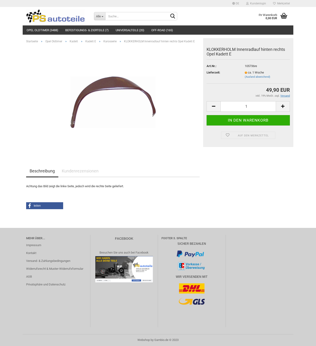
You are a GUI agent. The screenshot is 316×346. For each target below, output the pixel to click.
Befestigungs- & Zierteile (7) (87, 30)
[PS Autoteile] (56, 16)
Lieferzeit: (213, 72)
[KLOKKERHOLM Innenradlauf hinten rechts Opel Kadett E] (113, 99)
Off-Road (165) (162, 30)
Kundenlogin (257, 3)
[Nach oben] (303, 339)
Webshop (143, 340)
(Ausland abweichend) (257, 76)
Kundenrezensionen (80, 170)
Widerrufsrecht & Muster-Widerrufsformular (54, 268)
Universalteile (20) (130, 30)
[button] (44, 205)
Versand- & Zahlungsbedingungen (48, 261)
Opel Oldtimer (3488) (42, 30)
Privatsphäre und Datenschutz (45, 284)
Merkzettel (283, 3)
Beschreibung (42, 170)
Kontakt (31, 253)
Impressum (33, 245)
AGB (29, 276)
